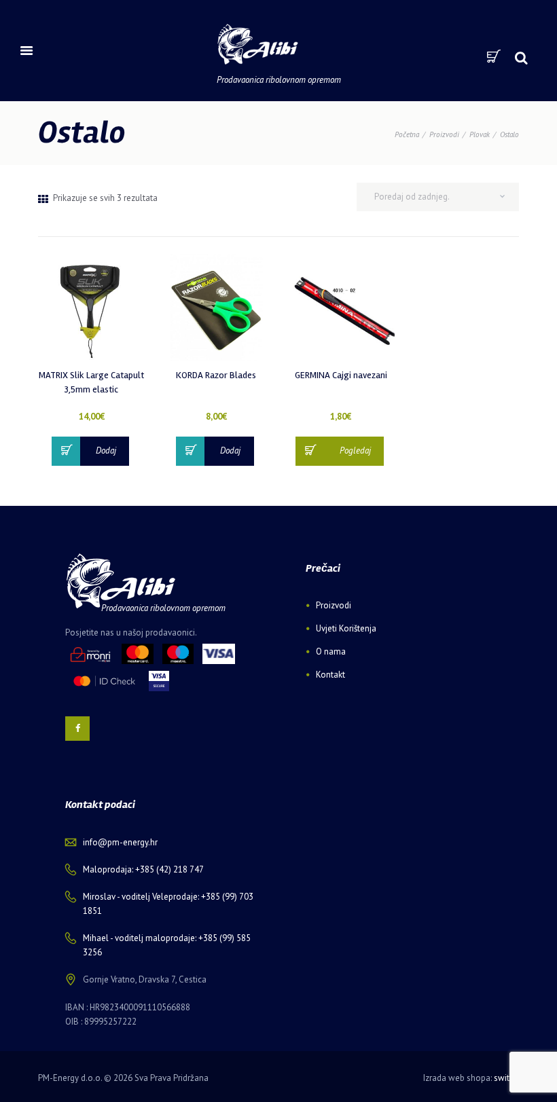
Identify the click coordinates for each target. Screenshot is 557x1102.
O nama (331, 651)
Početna (407, 134)
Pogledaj (355, 450)
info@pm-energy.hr (120, 842)
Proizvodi (444, 134)
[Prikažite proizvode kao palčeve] (43, 199)
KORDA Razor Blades (216, 375)
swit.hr (506, 1078)
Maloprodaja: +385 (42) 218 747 (143, 869)
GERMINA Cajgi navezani (341, 375)
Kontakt (330, 674)
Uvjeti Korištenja (346, 628)
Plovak (479, 134)
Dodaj (106, 450)
